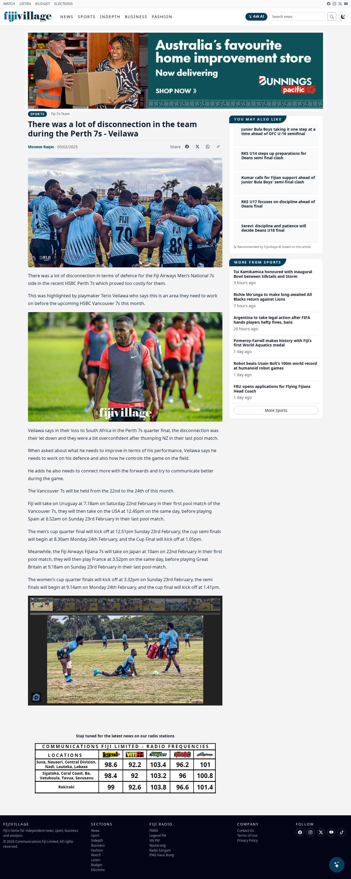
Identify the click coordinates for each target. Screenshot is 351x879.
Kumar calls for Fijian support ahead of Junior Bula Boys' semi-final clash (278, 180)
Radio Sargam (160, 850)
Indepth (110, 16)
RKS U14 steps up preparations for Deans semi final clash (273, 156)
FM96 (153, 830)
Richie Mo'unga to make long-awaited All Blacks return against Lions (273, 297)
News (66, 16)
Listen (95, 860)
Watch (96, 855)
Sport (95, 835)
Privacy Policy (247, 840)
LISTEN (25, 3)
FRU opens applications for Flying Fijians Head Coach (272, 389)
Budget (96, 865)
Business (136, 16)
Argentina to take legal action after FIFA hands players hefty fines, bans (272, 320)
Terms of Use (247, 835)
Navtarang (157, 845)
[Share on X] (197, 147)
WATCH (9, 3)
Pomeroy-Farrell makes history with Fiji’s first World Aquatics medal (273, 343)
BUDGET (42, 3)
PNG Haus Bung (161, 855)
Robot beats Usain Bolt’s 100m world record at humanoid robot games (275, 366)
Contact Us (245, 830)
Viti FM (154, 840)
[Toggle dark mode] (343, 16)
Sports (87, 16)
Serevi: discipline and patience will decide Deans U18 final (273, 228)
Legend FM (157, 835)
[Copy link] (218, 147)
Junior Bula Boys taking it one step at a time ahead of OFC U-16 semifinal (278, 131)
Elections (98, 869)
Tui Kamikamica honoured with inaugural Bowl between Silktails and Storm (273, 274)
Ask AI (258, 16)
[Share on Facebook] (187, 147)
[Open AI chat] (336, 864)
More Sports (276, 410)
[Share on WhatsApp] (208, 147)
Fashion (162, 16)
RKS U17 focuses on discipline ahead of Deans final (278, 204)
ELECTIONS (63, 3)
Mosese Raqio (41, 146)
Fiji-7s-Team (60, 113)
